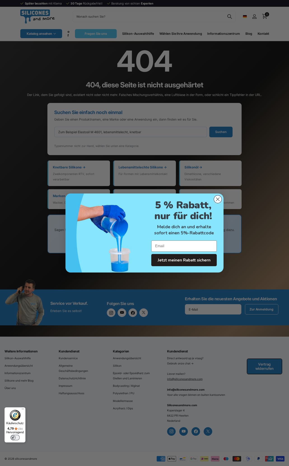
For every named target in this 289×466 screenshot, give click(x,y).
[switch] (15, 437)
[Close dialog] (218, 199)
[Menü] (23, 410)
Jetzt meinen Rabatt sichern (184, 260)
